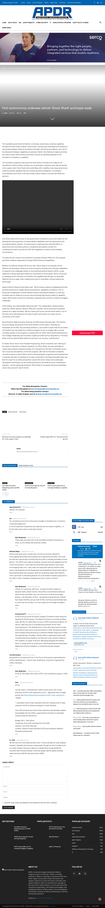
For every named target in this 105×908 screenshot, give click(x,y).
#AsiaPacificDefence (91, 634)
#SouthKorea (84, 632)
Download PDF (87, 332)
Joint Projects (28, 22)
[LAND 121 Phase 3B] (42, 849)
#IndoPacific (77, 639)
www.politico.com (80, 643)
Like (101, 527)
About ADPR (95, 906)
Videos (46, 3)
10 (26, 113)
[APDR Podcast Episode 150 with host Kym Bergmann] (35, 477)
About (29, 3)
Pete (74, 688)
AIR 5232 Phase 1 (54, 837)
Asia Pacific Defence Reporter (88, 618)
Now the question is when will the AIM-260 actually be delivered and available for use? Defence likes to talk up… (87, 707)
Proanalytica (52, 906)
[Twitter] (101, 2)
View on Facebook (78, 649)
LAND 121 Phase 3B (54, 846)
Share (76, 651)
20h (95, 562)
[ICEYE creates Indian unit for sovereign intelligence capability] (57, 477)
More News (6, 28)
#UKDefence (83, 673)
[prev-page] (3, 494)
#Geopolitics (77, 637)
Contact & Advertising (73, 3)
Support (5, 483)
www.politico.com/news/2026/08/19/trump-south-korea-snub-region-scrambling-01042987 (88, 630)
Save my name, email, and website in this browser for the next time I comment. (30, 803)
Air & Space (12, 22)
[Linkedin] (97, 2)
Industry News (29, 483)
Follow (100, 532)
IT (50, 22)
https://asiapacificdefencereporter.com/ (27, 451)
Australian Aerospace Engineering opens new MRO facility (10, 488)
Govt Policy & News (80, 22)
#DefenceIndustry (88, 639)
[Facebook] (94, 2)
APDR (5, 113)
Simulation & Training (62, 22)
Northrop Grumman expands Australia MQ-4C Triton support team (16, 438)
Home (23, 3)
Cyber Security (42, 22)
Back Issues (53, 3)
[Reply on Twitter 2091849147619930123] (79, 581)
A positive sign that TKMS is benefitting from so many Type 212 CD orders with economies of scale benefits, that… (87, 690)
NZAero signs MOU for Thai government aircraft (54, 438)
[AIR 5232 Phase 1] (42, 839)
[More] (18, 424)
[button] (100, 23)
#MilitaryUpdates (88, 637)
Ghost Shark (22, 412)
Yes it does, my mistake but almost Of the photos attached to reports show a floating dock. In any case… (86, 716)
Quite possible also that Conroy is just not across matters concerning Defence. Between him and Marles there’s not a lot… (86, 699)
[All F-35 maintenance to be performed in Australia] (42, 829)
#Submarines (92, 673)
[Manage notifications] (99, 899)
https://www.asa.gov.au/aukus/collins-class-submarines (44, 695)
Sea (20, 22)
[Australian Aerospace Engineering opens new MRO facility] (12, 477)
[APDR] (52, 12)
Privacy (88, 906)
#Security (97, 637)
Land (4, 22)
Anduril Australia (12, 412)
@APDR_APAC (88, 563)
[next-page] (7, 494)
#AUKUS (76, 673)
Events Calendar (37, 3)
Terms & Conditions (78, 906)
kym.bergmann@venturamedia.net (45, 389)
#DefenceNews (78, 634)
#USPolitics (93, 632)
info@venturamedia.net (45, 898)
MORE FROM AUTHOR (26, 465)
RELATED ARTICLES (9, 465)
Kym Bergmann (20, 537)
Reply (10, 512)
